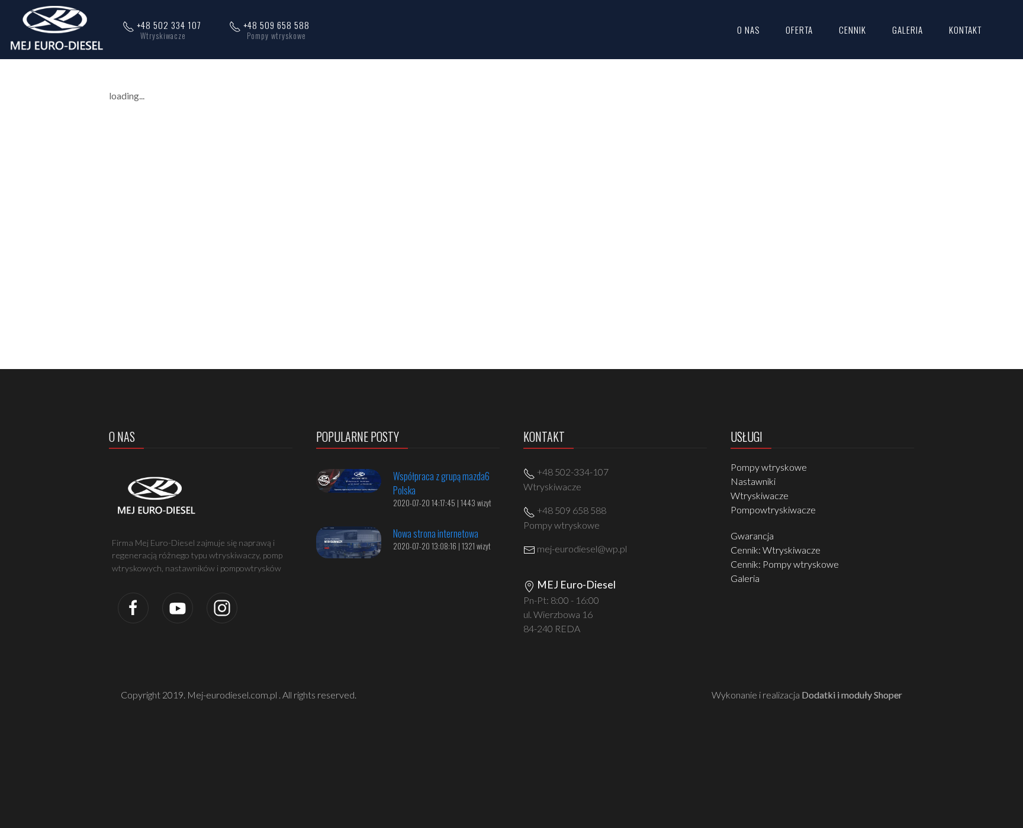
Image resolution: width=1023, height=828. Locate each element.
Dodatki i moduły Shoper (852, 694)
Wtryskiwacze (760, 495)
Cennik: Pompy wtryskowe (785, 564)
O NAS (748, 29)
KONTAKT (965, 29)
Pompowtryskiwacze (773, 509)
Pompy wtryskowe (769, 467)
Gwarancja (752, 535)
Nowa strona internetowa (435, 533)
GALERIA (907, 29)
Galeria (745, 578)
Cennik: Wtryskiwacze (776, 549)
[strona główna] (60, 28)
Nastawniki (753, 481)
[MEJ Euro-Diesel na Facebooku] (133, 606)
